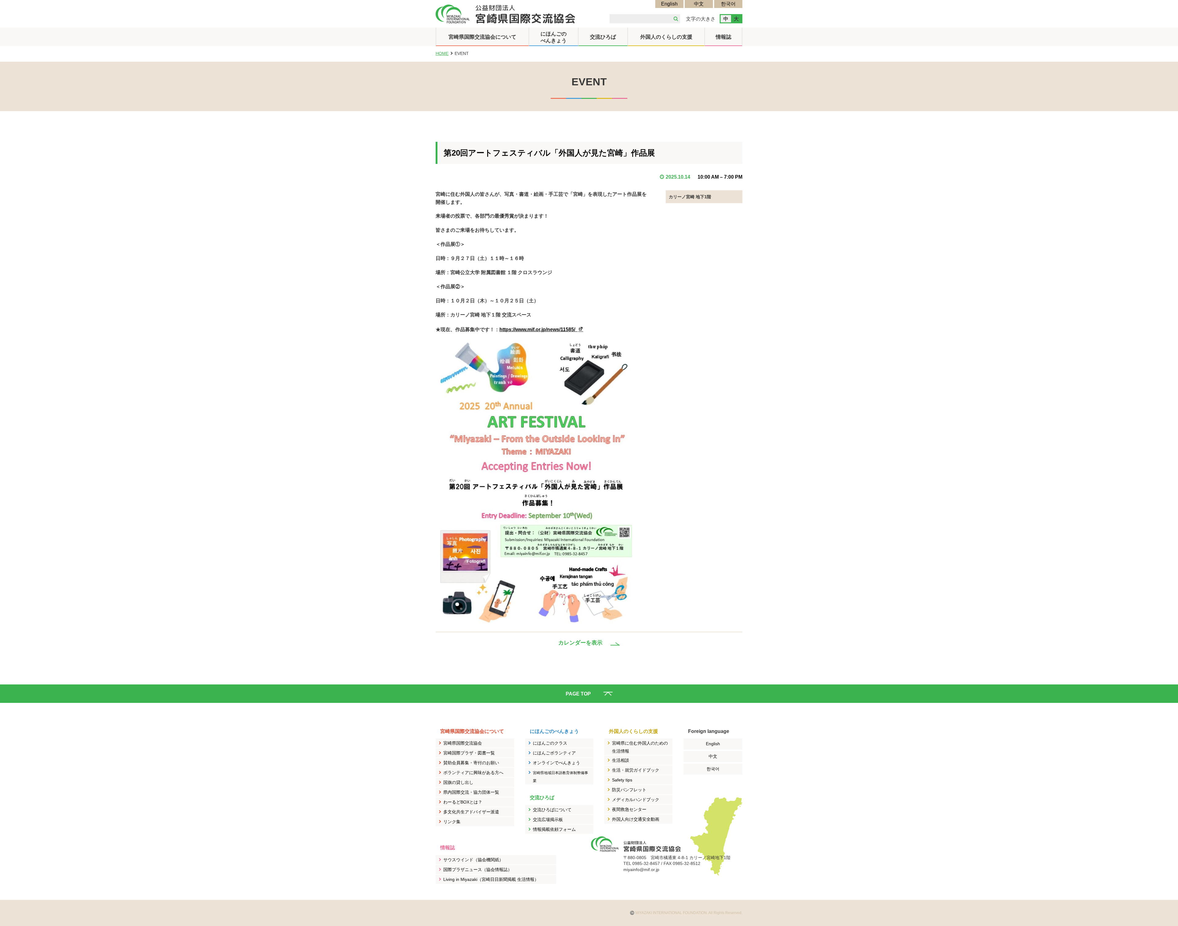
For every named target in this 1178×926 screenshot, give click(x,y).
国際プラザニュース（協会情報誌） (477, 869)
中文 (699, 3)
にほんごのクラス (550, 743)
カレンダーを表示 (580, 643)
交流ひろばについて (552, 809)
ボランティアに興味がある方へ (473, 772)
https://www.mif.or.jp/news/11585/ (541, 329)
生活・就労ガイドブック (635, 770)
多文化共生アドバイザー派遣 (471, 811)
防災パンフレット (629, 789)
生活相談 (620, 760)
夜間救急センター (629, 809)
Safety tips (622, 779)
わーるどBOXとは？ (462, 802)
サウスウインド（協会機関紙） (473, 859)
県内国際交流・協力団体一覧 (471, 792)
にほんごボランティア (554, 752)
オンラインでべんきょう (556, 762)
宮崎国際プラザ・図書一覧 (469, 752)
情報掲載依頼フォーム (554, 829)
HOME (442, 53)
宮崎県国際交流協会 (462, 743)
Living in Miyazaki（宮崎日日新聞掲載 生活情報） (491, 879)
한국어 (728, 3)
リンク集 (451, 821)
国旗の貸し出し (458, 782)
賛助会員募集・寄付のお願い (471, 762)
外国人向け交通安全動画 (635, 819)
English (669, 3)
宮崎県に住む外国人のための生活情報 (640, 747)
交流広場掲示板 (548, 819)
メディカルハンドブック (635, 799)
